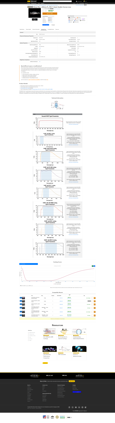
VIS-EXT (43, 89)
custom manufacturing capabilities (34, 79)
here (63, 318)
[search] (57, 1)
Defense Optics (44, 400)
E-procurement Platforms (61, 396)
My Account (79, 1)
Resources (57, 29)
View (39, 61)
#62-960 (61, 311)
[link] (85, 0)
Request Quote (69, 298)
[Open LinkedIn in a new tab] (79, 407)
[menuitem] (29, 3)
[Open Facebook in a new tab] (69, 407)
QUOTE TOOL (79, 375)
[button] (82, 3)
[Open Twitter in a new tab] (72, 407)
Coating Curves (43, 29)
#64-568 (61, 304)
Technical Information (36, 29)
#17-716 (61, 297)
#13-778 (61, 315)
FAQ (30, 337)
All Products (29, 5)
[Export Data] (94, 266)
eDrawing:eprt (83, 20)
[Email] (84, 4)
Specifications (22, 29)
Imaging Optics (44, 399)
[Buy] (95, 298)
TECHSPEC (29, 398)
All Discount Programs (60, 386)
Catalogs (74, 386)
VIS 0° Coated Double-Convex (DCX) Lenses (52, 5)
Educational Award (60, 392)
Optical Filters (44, 396)
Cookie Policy (33, 408)
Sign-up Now (72, 381)
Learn (39, 3)
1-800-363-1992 (82, 3)
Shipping (43, 386)
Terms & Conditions (38, 408)
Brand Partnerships (29, 399)
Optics (32, 5)
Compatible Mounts (51, 29)
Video (30, 340)
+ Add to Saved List (46, 24)
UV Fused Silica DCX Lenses (25, 88)
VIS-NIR (46, 89)
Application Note (32, 332)
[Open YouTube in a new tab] (75, 407)
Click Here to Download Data (73, 124)
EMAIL (65, 375)
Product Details (28, 29)
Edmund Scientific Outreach (61, 395)
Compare (53, 24)
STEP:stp (79, 17)
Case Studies (29, 395)
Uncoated (33, 89)
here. (47, 79)
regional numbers (35, 376)
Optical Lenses (36, 5)
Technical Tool (31, 334)
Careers (28, 392)
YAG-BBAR (51, 89)
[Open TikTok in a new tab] (85, 407)
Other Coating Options (57, 8)
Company (42, 3)
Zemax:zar (71, 20)
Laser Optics (44, 397)
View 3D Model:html (73, 17)
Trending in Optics (32, 335)
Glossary (30, 338)
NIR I (38, 89)
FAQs (43, 389)
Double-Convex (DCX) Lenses (42, 5)
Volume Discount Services (61, 389)
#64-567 (61, 301)
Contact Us (86, 3)
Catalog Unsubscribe (75, 389)
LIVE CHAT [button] (50, 375)
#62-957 (61, 307)
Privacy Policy (29, 408)
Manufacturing (33, 3)
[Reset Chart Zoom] (92, 266)
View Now (49, 339)
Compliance (29, 396)
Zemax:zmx (77, 20)
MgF (36, 89)
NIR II (40, 89)
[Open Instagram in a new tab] (82, 407)
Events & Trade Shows (30, 389)
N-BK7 (40, 48)
